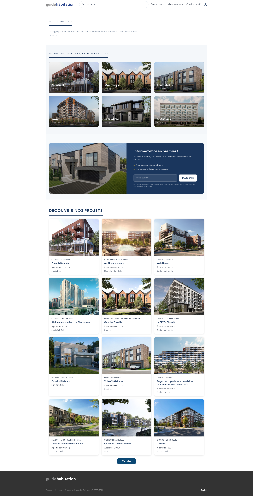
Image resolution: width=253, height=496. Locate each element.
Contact (49, 490)
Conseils (78, 490)
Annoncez (59, 490)
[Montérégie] (126, 77)
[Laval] (74, 111)
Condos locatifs (193, 4)
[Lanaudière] (126, 111)
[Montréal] (74, 77)
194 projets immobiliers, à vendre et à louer (78, 54)
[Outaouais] (179, 111)
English (204, 490)
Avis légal (87, 490)
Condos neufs (157, 4)
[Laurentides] (179, 77)
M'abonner (188, 178)
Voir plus (126, 461)
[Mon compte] (205, 4)
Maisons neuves (175, 4)
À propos (69, 490)
